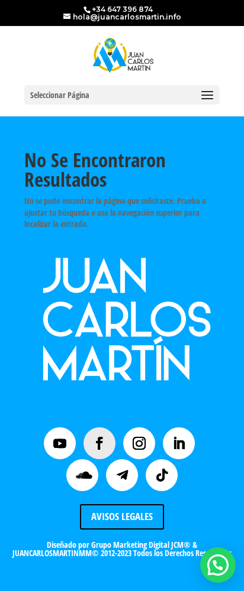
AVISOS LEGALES (122, 516)
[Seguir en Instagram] (139, 443)
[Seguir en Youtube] (60, 443)
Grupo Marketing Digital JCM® (141, 544)
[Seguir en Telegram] (122, 475)
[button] (218, 565)
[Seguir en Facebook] (99, 443)
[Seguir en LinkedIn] (179, 443)
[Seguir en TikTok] (162, 475)
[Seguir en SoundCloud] (82, 475)
